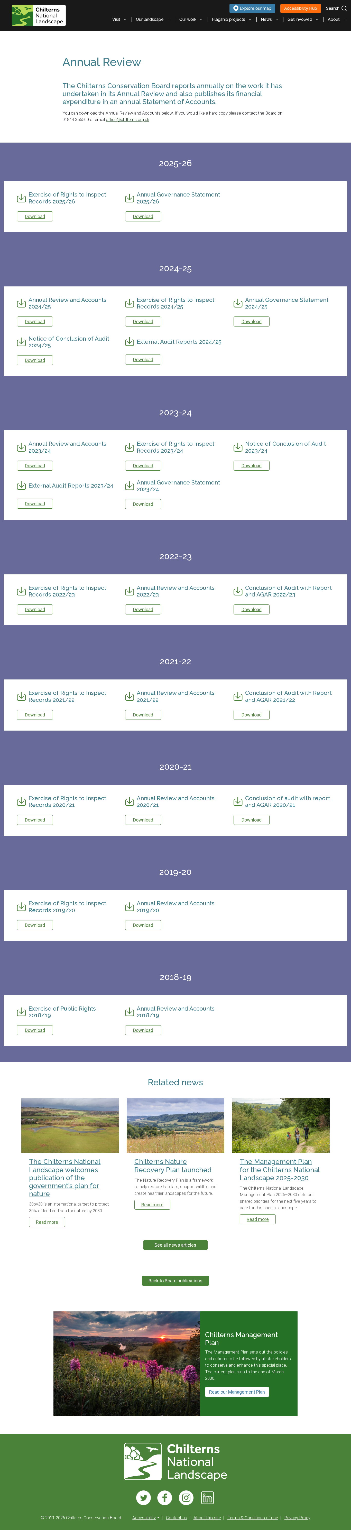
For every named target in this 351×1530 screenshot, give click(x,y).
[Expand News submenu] (276, 19)
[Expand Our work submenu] (201, 19)
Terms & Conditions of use (252, 1518)
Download (35, 216)
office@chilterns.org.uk (127, 119)
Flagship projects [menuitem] (228, 19)
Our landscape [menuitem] (150, 19)
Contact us (176, 1518)
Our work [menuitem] (187, 19)
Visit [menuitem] (116, 19)
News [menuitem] (266, 19)
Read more (47, 1222)
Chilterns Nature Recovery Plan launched (172, 1165)
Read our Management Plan (237, 1392)
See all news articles (175, 1245)
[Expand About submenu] (344, 19)
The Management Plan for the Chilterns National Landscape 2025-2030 (280, 1169)
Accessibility (144, 1518)
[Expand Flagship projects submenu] (250, 19)
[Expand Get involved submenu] (317, 19)
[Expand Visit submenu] (125, 19)
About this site (207, 1518)
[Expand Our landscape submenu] (168, 19)
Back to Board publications (175, 1280)
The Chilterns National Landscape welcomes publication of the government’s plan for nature (64, 1178)
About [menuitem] (334, 19)
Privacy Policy (297, 1518)
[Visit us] (143, 1497)
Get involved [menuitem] (300, 19)
